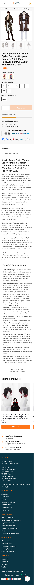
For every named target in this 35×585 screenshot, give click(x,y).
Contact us (5, 497)
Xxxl (9, 91)
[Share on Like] (3, 139)
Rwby (4, 99)
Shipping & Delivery (8, 525)
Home (3, 9)
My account (5, 541)
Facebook (4, 559)
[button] (8, 107)
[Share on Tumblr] (24, 139)
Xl (26, 86)
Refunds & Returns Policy (10, 528)
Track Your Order (7, 517)
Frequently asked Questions (11, 520)
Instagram (4, 564)
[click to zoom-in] (16, 26)
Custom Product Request (10, 533)
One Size (15, 86)
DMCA (3, 499)
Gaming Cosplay (7, 549)
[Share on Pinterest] (13, 139)
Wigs (13, 413)
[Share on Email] (17, 139)
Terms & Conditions (8, 502)
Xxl (4, 91)
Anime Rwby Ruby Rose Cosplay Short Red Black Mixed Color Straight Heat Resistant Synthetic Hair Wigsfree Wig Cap (15, 417)
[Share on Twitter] (10, 139)
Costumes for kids (7, 551)
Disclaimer (5, 510)
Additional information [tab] (9, 153)
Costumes (9, 9)
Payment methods (7, 523)
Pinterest (4, 562)
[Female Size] (4, 77)
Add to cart (21, 108)
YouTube (4, 567)
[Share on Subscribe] (20, 139)
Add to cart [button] (15, 427)
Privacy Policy (6, 505)
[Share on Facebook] (6, 139)
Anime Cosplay (17, 9)
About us (4, 494)
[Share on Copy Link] (27, 139)
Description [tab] (5, 148)
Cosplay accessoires (8, 546)
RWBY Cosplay (26, 9)
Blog (3, 531)
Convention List (6, 507)
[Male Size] (11, 77)
